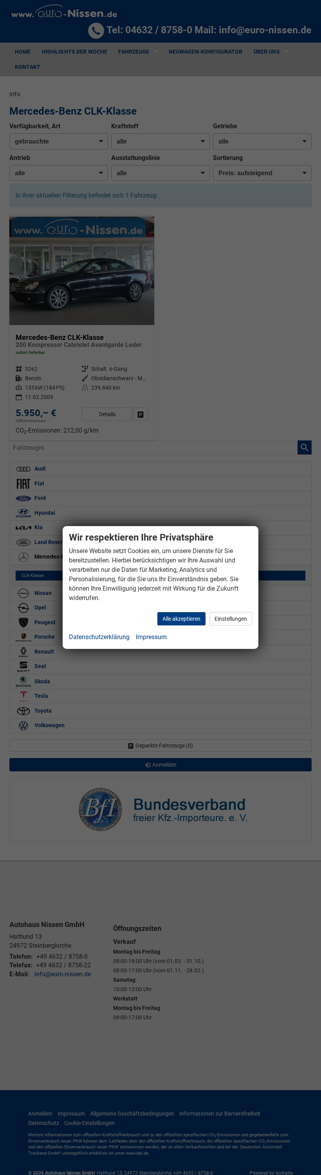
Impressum (151, 637)
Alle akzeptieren (181, 619)
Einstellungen (231, 619)
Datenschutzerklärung (99, 637)
